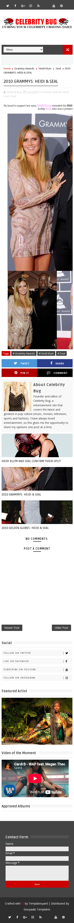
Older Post (61, 628)
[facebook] (15, 6)
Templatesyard (38, 903)
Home (7, 68)
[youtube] (54, 6)
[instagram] (31, 6)
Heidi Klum (45, 68)
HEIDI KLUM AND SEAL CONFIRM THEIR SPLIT (31, 461)
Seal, (14, 96)
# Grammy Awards (24, 353)
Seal (58, 68)
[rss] (38, 6)
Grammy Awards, (51, 92)
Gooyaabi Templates (37, 909)
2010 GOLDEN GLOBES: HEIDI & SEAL (25, 528)
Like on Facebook (16, 661)
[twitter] (8, 6)
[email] (46, 4)
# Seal (61, 353)
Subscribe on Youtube (20, 669)
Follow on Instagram (19, 677)
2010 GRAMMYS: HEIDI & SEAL (21, 494)
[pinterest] (62, 6)
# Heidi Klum (46, 353)
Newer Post (12, 628)
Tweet (25, 363)
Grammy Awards (24, 68)
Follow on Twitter (17, 653)
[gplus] (23, 6)
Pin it (25, 373)
